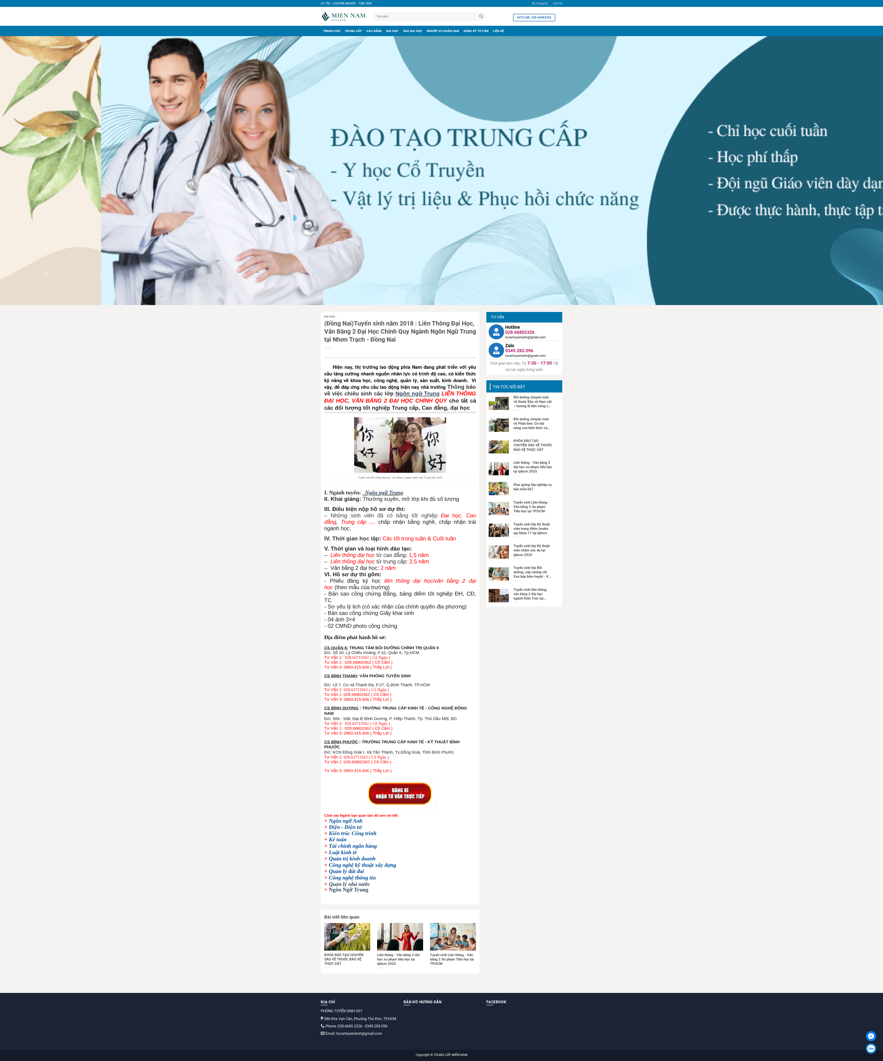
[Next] (859, 171)
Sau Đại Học (412, 31)
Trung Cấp (353, 31)
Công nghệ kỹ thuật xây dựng (362, 865)
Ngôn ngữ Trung (418, 393)
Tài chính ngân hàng (353, 846)
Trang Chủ (331, 31)
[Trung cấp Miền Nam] (344, 16)
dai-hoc (330, 316)
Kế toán (338, 839)
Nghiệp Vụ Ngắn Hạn (443, 31)
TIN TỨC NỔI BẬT (509, 386)
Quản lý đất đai (346, 871)
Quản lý (338, 884)
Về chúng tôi (540, 3)
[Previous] (23, 171)
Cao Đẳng (374, 31)
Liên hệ (557, 3)
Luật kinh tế (343, 852)
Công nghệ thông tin (352, 878)
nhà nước (359, 884)
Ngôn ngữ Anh (345, 821)
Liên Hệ (498, 31)
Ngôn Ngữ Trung (348, 890)
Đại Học (392, 31)
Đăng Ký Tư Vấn (476, 31)
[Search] (481, 16)
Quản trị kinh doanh (352, 859)
